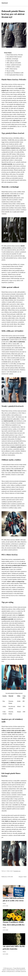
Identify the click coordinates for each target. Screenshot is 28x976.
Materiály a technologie (12, 58)
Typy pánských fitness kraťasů (14, 56)
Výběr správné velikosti (12, 60)
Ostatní (24, 876)
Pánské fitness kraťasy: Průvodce (15, 54)
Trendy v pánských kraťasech (14, 64)
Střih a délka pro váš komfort (14, 62)
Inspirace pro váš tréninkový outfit (15, 72)
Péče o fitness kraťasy (12, 68)
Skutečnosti (5, 3)
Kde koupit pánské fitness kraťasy (15, 74)
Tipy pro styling (10, 70)
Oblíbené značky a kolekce (13, 66)
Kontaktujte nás (17, 871)
